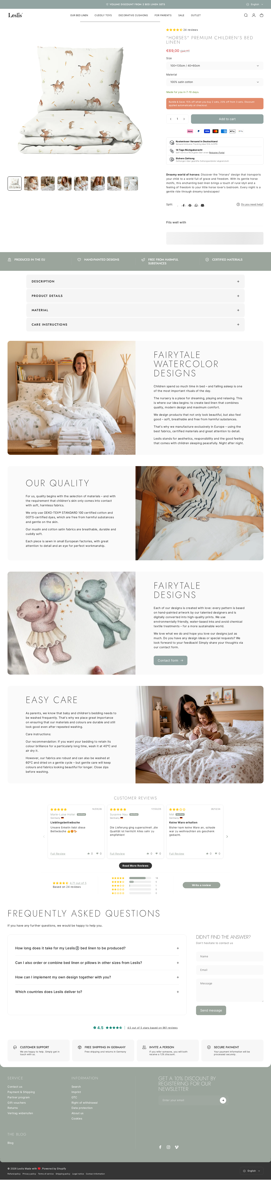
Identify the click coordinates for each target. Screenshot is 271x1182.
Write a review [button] (201, 885)
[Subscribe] (223, 1100)
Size (169, 58)
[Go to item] (15, 183)
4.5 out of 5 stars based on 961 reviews (152, 1027)
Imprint (76, 1091)
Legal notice (78, 1173)
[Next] (145, 107)
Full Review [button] (58, 853)
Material (171, 74)
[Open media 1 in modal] (80, 101)
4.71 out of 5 (78, 883)
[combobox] (254, 4)
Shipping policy (63, 1173)
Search (76, 1086)
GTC (74, 1097)
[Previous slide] (43, 836)
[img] (58, 809)
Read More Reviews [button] (135, 865)
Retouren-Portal (217, 152)
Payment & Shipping (21, 1091)
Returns (13, 1107)
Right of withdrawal (85, 1102)
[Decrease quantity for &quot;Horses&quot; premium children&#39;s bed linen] (170, 119)
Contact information (95, 1173)
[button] (174, 29)
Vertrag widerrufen (20, 1113)
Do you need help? (252, 204)
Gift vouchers (17, 1102)
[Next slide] (227, 836)
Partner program (19, 1097)
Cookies (77, 1118)
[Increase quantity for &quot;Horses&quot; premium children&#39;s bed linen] (184, 119)
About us (78, 1113)
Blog (10, 1142)
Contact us (15, 1086)
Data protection (82, 1107)
